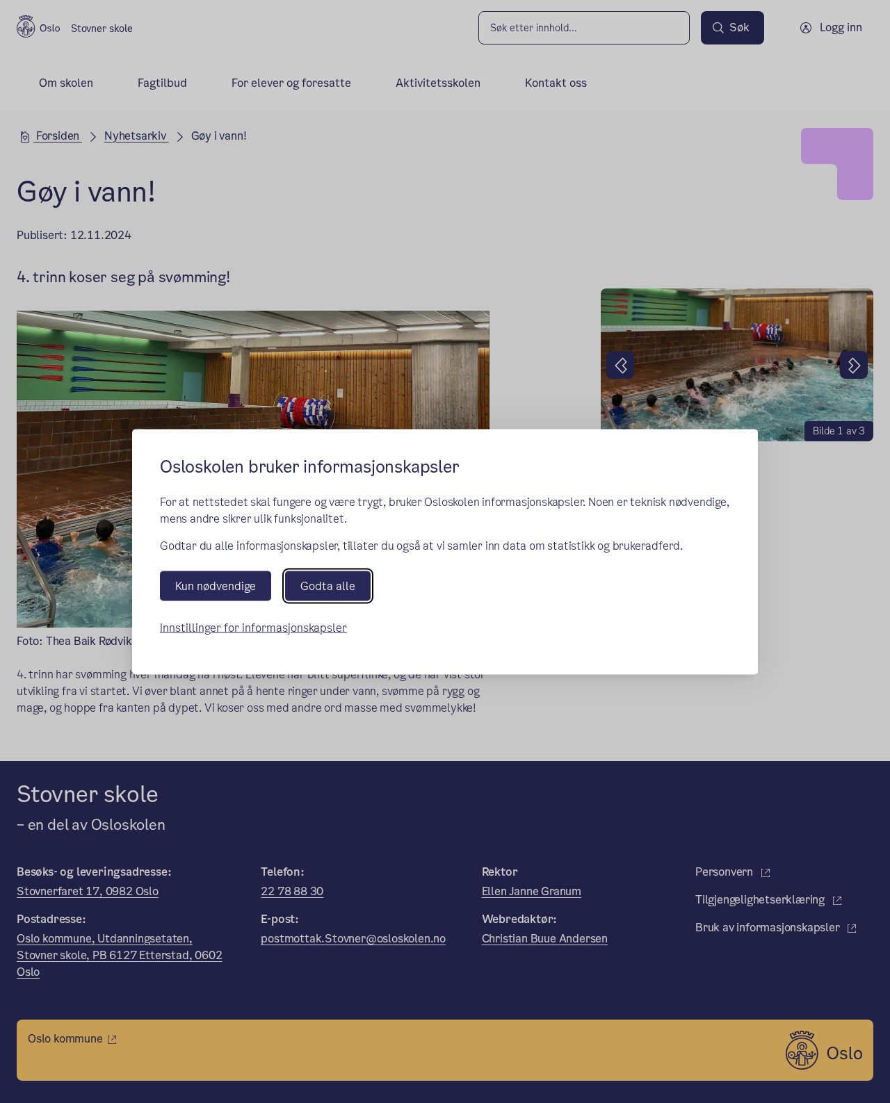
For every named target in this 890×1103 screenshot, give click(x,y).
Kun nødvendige (215, 586)
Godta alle (327, 586)
